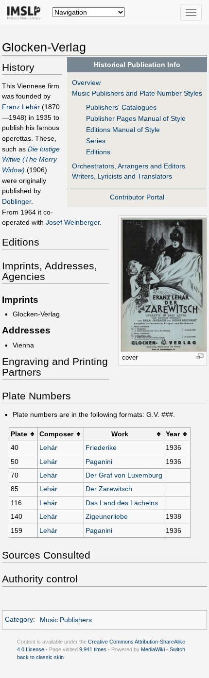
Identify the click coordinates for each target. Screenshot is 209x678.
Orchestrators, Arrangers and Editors (128, 166)
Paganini (99, 461)
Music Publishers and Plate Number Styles (137, 93)
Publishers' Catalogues (121, 107)
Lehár (48, 447)
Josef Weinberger (73, 222)
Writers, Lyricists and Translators (122, 176)
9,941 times (92, 649)
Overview (86, 82)
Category (19, 620)
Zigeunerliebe (107, 516)
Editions (98, 152)
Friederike (101, 447)
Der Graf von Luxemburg (124, 475)
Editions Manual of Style (123, 129)
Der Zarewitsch (109, 489)
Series (95, 141)
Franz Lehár (21, 107)
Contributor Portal (137, 197)
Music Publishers (66, 620)
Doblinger (16, 201)
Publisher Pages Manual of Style (136, 118)
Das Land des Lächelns (122, 503)
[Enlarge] (200, 356)
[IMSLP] (26, 12)
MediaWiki (153, 649)
